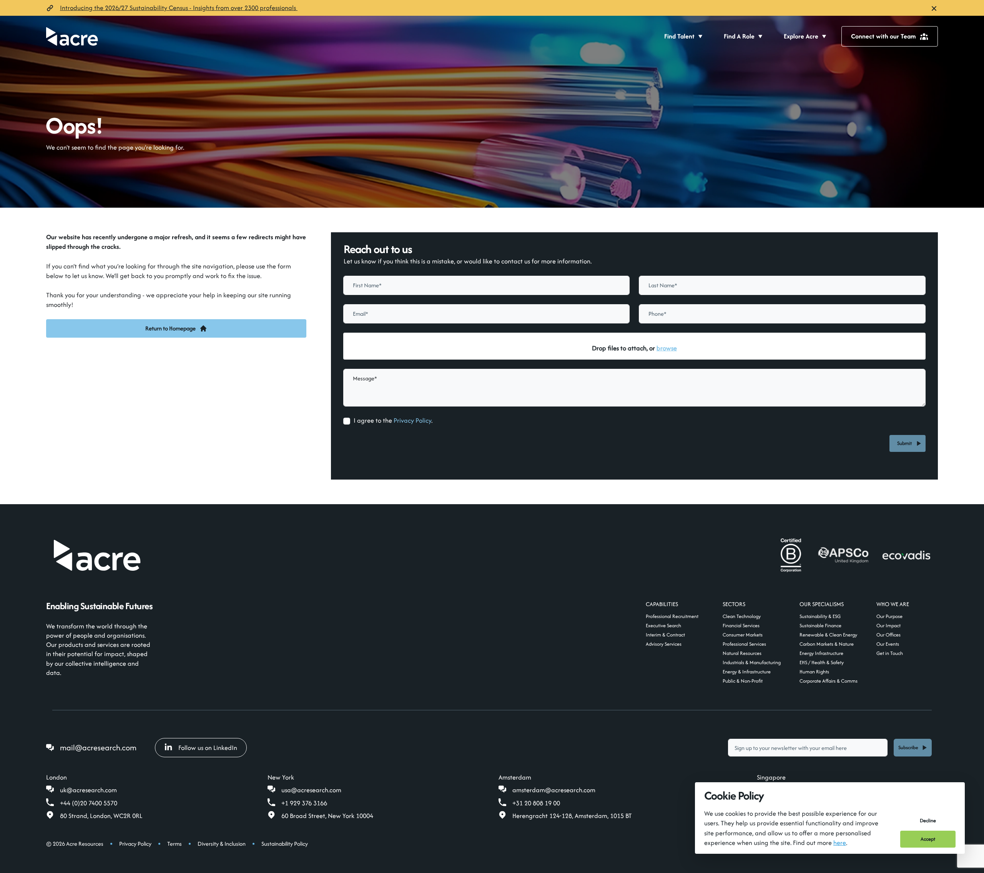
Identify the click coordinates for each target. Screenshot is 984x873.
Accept (928, 839)
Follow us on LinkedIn (207, 747)
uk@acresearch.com (88, 790)
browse (667, 348)
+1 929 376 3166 (304, 803)
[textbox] (486, 285)
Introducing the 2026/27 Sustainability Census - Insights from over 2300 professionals (179, 7)
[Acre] (72, 36)
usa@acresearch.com (311, 790)
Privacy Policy (412, 420)
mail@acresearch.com (98, 747)
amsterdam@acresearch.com (553, 790)
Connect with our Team (883, 36)
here (839, 842)
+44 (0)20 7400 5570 (88, 803)
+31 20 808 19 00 (536, 803)
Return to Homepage (170, 328)
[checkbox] (346, 421)
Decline (928, 820)
